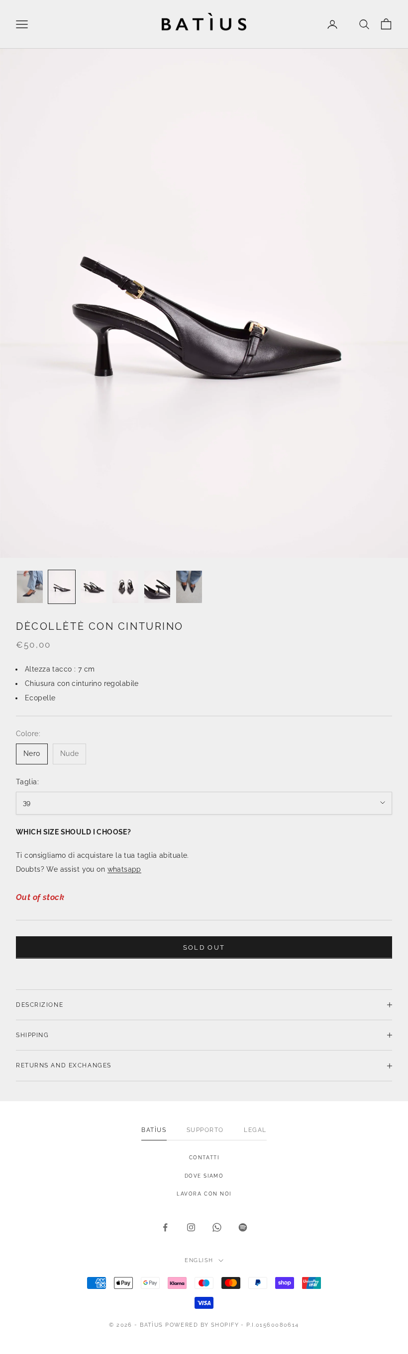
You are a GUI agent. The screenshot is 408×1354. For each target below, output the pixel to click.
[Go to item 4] (125, 587)
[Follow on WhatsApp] (217, 1227)
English (199, 1260)
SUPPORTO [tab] (205, 1130)
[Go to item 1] (30, 587)
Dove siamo (204, 1176)
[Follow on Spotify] (243, 1227)
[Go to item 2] (62, 587)
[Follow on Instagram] (191, 1227)
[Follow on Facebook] (165, 1227)
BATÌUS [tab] (153, 1130)
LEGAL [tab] (255, 1130)
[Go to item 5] (157, 587)
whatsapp (124, 869)
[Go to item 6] (189, 587)
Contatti (204, 1157)
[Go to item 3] (93, 587)
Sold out (204, 947)
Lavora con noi (204, 1194)
